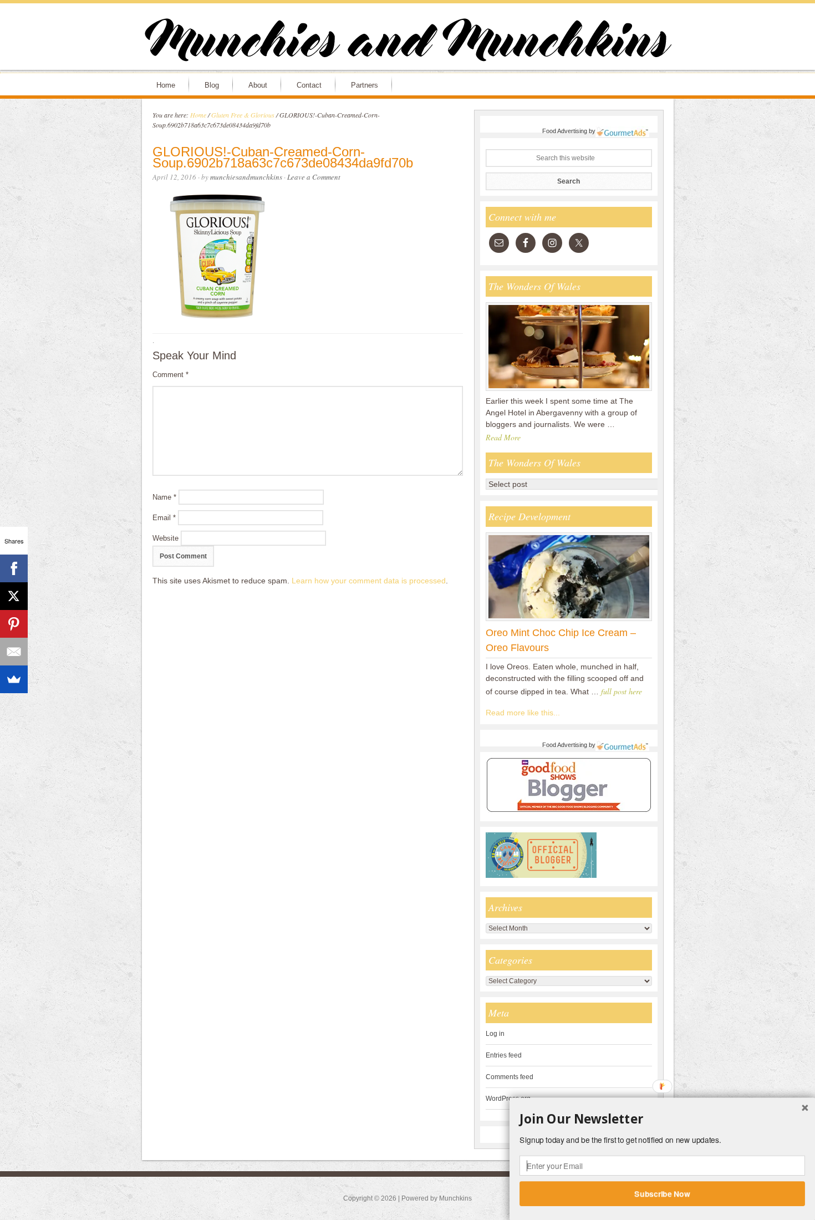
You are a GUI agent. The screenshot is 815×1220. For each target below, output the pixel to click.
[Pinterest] (14, 624)
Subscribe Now (662, 1193)
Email (164, 518)
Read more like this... (523, 712)
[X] (14, 596)
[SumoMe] (14, 679)
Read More (503, 437)
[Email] (14, 651)
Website (165, 538)
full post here (621, 691)
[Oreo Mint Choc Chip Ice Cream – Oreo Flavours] (569, 620)
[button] (662, 1119)
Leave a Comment (313, 177)
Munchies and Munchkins (407, 42)
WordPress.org (508, 1098)
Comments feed (509, 1077)
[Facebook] (14, 568)
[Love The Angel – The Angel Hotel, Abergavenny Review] (569, 390)
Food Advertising (564, 131)
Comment (170, 374)
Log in (495, 1034)
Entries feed (504, 1055)
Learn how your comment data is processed (369, 580)
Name (164, 497)
